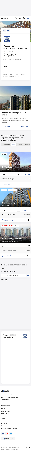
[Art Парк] (15, 169)
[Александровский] (15, 241)
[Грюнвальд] (15, 205)
